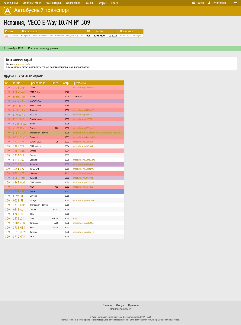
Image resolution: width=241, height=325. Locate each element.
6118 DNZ (19, 160)
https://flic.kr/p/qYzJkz (83, 178)
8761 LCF (18, 214)
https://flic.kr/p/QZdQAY (83, 146)
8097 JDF (18, 196)
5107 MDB (19, 223)
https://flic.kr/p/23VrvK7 (83, 182)
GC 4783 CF (19, 137)
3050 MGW (19, 232)
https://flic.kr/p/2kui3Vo (83, 142)
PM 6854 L (19, 92)
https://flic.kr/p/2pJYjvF (130, 35)
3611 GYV (18, 169)
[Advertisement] (120, 271)
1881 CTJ (18, 146)
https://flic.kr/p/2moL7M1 (84, 160)
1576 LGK (18, 218)
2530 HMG (19, 187)
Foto (75, 218)
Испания (13, 35)
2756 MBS (19, 227)
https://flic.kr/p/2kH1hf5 (83, 169)
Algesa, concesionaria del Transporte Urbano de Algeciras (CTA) (53, 35)
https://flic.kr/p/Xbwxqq (83, 164)
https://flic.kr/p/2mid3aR (83, 200)
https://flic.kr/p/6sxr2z (82, 115)
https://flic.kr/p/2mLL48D (84, 137)
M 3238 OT (19, 119)
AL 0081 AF (19, 128)
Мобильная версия (120, 309)
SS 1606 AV (19, 124)
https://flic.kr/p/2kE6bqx (83, 87)
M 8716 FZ (19, 106)
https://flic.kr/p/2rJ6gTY (83, 232)
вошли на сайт (22, 64)
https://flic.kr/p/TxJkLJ (83, 187)
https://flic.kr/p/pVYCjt (82, 119)
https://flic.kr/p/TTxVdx (83, 128)
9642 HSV (18, 191)
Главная (107, 305)
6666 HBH (19, 178)
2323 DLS (18, 155)
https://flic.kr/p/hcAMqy (83, 173)
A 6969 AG (19, 101)
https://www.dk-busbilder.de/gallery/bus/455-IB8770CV (97, 133)
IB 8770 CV (19, 133)
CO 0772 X (19, 110)
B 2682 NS (19, 115)
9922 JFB (18, 200)
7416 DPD (19, 87)
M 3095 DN (19, 96)
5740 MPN (19, 236)
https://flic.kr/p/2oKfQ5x (83, 223)
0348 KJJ (18, 209)
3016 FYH (18, 164)
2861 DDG (19, 151)
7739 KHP (19, 205)
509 (7, 87)
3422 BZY (19, 142)
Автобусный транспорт (42, 10)
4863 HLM (19, 182)
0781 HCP (19, 173)
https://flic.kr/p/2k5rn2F (83, 110)
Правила (133, 305)
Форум (120, 305)
